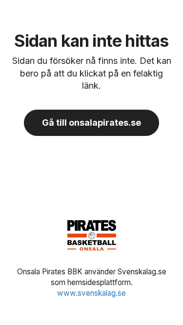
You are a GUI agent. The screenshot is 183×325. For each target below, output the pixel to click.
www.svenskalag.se (91, 293)
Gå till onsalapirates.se (91, 122)
